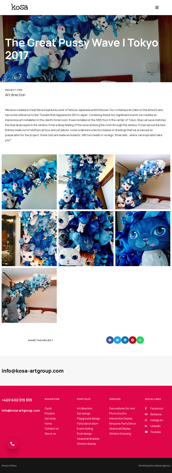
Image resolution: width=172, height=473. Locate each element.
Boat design (84, 433)
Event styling (85, 428)
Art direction (84, 408)
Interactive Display (120, 418)
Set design (83, 413)
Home (48, 423)
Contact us (52, 428)
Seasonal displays (88, 438)
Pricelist (50, 413)
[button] (157, 8)
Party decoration (87, 423)
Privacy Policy (9, 465)
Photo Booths (118, 413)
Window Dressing (120, 433)
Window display (86, 443)
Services (50, 418)
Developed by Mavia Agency (154, 465)
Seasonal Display (120, 428)
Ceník (48, 408)
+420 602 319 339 (17, 400)
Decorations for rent (122, 408)
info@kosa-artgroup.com (33, 370)
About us (50, 433)
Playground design (88, 418)
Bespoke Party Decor (122, 423)
